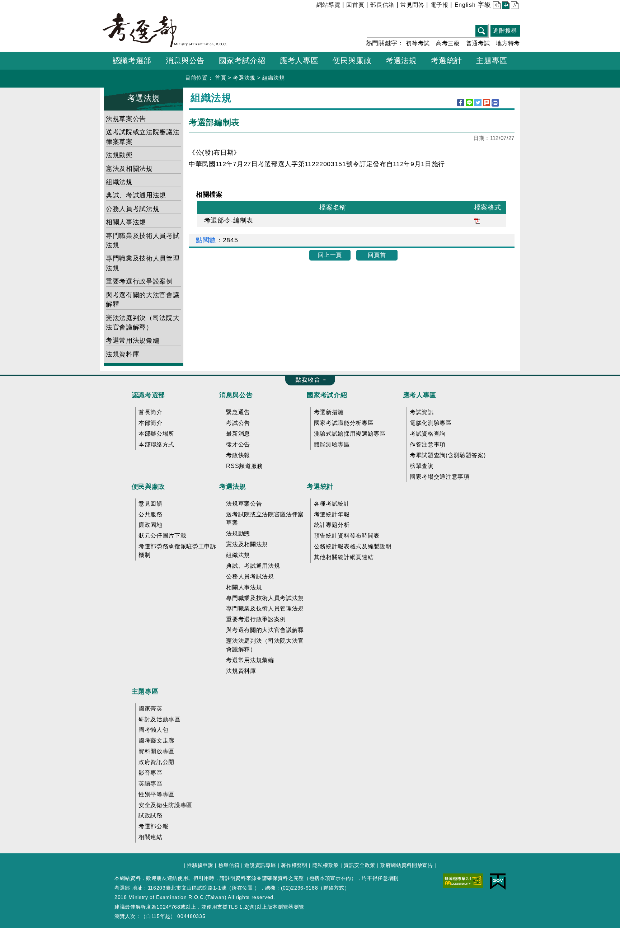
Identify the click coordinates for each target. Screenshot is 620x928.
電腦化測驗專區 (431, 423)
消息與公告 (236, 395)
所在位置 (242, 888)
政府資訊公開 (156, 762)
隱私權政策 (326, 865)
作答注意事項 (428, 444)
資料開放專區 (156, 751)
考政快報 (238, 455)
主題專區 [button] (491, 60)
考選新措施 (329, 412)
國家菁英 (150, 709)
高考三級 (448, 43)
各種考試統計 (332, 504)
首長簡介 (150, 412)
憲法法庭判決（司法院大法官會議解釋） (142, 322)
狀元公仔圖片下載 (162, 536)
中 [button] (505, 6)
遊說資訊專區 (260, 865)
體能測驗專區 (332, 444)
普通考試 (478, 43)
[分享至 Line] (469, 102)
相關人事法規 (126, 222)
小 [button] (496, 6)
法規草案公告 (126, 118)
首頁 (220, 78)
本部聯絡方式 (156, 444)
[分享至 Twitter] (478, 102)
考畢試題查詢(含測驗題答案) (447, 455)
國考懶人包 (153, 730)
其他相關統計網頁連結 (344, 557)
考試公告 (238, 423)
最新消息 (238, 434)
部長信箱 (382, 5)
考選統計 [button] (446, 60)
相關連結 (150, 837)
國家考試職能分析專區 (344, 423)
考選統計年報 (332, 514)
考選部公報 (153, 826)
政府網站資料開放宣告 (406, 865)
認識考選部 (148, 395)
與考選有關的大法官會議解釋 (142, 299)
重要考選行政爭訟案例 (139, 281)
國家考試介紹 (327, 395)
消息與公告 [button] (185, 60)
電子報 (439, 5)
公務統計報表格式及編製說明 (353, 546)
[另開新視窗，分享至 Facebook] (460, 102)
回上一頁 (330, 255)
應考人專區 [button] (299, 60)
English (465, 5)
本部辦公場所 (156, 434)
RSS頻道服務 (244, 466)
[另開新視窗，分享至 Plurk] (486, 102)
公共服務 (150, 514)
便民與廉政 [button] (352, 60)
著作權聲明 (294, 865)
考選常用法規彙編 (132, 340)
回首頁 (355, 5)
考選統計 (320, 486)
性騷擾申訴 (200, 865)
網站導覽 (328, 5)
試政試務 (150, 815)
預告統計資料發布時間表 (347, 536)
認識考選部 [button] (132, 60)
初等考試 (418, 43)
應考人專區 (419, 395)
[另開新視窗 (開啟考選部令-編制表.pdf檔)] (477, 220)
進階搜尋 (505, 31)
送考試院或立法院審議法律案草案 (142, 136)
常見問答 (412, 5)
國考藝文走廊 (156, 740)
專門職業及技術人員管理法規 (142, 263)
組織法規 (273, 78)
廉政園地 (150, 525)
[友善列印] (495, 103)
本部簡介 (150, 423)
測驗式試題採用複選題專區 (350, 434)
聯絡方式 (333, 888)
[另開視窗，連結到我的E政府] (498, 881)
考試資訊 (422, 412)
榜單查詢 (422, 466)
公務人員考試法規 (132, 208)
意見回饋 (150, 504)
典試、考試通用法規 (136, 195)
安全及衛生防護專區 (165, 805)
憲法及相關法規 (129, 168)
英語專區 (150, 784)
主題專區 (145, 691)
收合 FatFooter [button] (308, 380)
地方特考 (508, 43)
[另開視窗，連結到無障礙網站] (463, 880)
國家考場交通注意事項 (440, 477)
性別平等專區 (156, 794)
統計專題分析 (332, 525)
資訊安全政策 (359, 865)
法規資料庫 (122, 354)
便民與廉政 (148, 486)
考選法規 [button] (401, 60)
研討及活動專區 (159, 719)
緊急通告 (238, 412)
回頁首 (377, 255)
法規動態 (119, 155)
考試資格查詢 (428, 434)
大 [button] (514, 6)
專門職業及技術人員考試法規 (142, 240)
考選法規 (244, 78)
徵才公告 (238, 444)
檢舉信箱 (229, 865)
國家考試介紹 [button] (242, 60)
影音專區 (150, 773)
